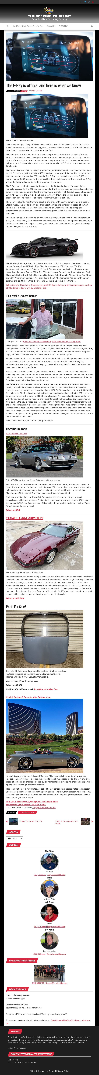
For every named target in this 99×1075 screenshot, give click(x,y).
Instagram (89, 2)
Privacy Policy (62, 1071)
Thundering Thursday (49, 16)
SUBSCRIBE (63, 26)
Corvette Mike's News (27, 812)
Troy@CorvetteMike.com (56, 954)
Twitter (85, 2)
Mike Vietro (36, 91)
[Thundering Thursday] (7, 26)
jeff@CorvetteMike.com (56, 927)
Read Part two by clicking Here (66, 341)
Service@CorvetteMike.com (56, 983)
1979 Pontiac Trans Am (16, 433)
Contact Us (51, 26)
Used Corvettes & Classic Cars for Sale (28, 26)
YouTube (93, 2)
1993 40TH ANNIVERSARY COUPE (24, 518)
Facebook (81, 2)
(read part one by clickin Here (37, 341)
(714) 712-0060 (39, 954)
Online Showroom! (20, 1048)
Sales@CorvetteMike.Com (61, 1020)
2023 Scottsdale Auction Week (66, 822)
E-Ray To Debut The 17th (31, 821)
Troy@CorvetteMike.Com (46, 689)
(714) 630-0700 (40, 874)
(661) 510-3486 (40, 927)
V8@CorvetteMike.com (56, 874)
